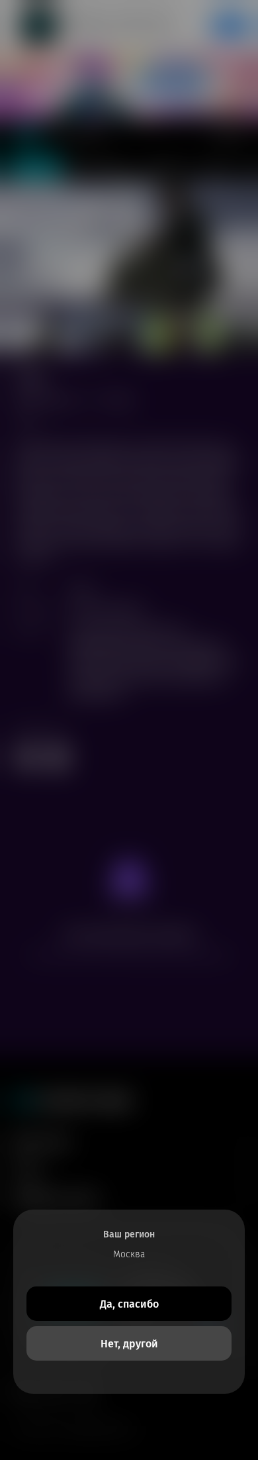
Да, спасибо (129, 1304)
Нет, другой (129, 1343)
